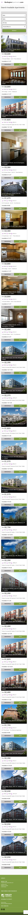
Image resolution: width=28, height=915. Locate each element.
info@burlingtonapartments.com (7, 882)
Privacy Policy (3, 902)
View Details (7, 64)
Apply (20, 64)
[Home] (14, 2)
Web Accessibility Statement (6, 903)
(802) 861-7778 (4, 881)
